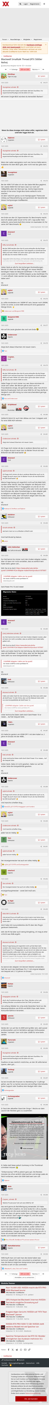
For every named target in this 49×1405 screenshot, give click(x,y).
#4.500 (45, 1254)
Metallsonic (27, 1331)
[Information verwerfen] (45, 45)
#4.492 (45, 879)
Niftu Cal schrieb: (8, 245)
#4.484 (45, 555)
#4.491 (45, 846)
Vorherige (14, 69)
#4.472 (45, 146)
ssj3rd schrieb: (7, 471)
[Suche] (20, 4)
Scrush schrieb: (8, 528)
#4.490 (45, 821)
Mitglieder (26, 39)
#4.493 (45, 909)
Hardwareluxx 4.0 (9, 1360)
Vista (25, 1307)
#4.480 (45, 414)
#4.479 (45, 365)
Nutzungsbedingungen (16, 1363)
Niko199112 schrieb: (9, 914)
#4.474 (45, 214)
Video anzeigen (27, 1148)
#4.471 (45, 83)
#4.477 (45, 325)
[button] (8, 39)
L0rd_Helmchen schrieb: (11, 633)
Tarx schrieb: (7, 883)
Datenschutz (30, 1363)
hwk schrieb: (7, 755)
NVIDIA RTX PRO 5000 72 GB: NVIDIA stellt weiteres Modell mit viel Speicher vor (25, 1325)
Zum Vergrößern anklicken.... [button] (24, 263)
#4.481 (45, 434)
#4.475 (45, 240)
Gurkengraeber (28, 1343)
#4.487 (45, 731)
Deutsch (21, 1360)
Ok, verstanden (31, 1399)
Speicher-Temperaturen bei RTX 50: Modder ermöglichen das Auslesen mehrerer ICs (25, 1337)
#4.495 (45, 1024)
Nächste (35, 69)
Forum (4, 39)
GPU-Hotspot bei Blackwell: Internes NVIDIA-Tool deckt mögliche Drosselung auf (26, 1301)
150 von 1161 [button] (25, 69)
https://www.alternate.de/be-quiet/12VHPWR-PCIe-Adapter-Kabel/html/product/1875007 (23, 569)
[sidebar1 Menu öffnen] (44, 4)
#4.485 (45, 629)
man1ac (26, 1319)
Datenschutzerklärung (32, 1393)
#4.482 (45, 466)
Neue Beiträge (15, 39)
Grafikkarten (20, 1293)
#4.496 (45, 1048)
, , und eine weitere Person (22, 1240)
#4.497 (45, 1078)
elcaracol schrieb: (8, 692)
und (14, 311)
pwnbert (30, 1295)
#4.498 (45, 1105)
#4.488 (45, 750)
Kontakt (4, 1363)
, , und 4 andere (19, 807)
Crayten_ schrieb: (8, 1199)
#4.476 (45, 299)
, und (14, 509)
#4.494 (45, 992)
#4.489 (45, 787)
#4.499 (45, 1195)
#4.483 (45, 523)
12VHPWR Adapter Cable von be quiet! (17, 576)
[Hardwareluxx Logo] (5, 4)
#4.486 (45, 688)
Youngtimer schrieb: (9, 87)
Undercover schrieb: (9, 439)
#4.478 (45, 343)
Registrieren (38, 39)
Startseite (5, 1365)
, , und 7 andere (16, 1269)
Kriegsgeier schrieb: (9, 997)
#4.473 (45, 181)
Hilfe (37, 1363)
